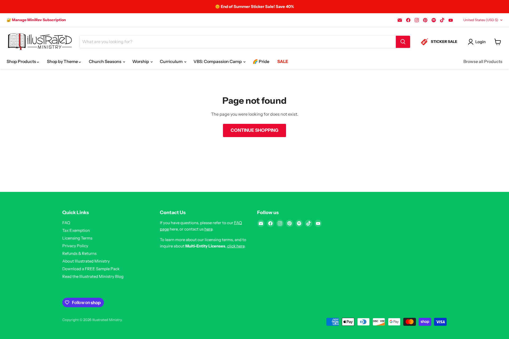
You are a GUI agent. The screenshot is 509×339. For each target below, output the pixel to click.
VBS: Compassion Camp (218, 61)
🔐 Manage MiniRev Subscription (36, 20)
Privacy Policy (75, 245)
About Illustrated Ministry (86, 261)
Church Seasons (105, 61)
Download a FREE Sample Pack (91, 268)
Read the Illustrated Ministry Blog (93, 276)
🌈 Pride (261, 61)
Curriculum (171, 61)
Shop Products (22, 61)
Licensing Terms (77, 238)
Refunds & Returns (79, 253)
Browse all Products (482, 61)
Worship (141, 61)
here (208, 229)
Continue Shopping (254, 130)
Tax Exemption (76, 230)
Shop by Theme (63, 61)
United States (480, 20)
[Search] (403, 42)
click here (235, 245)
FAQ (66, 222)
